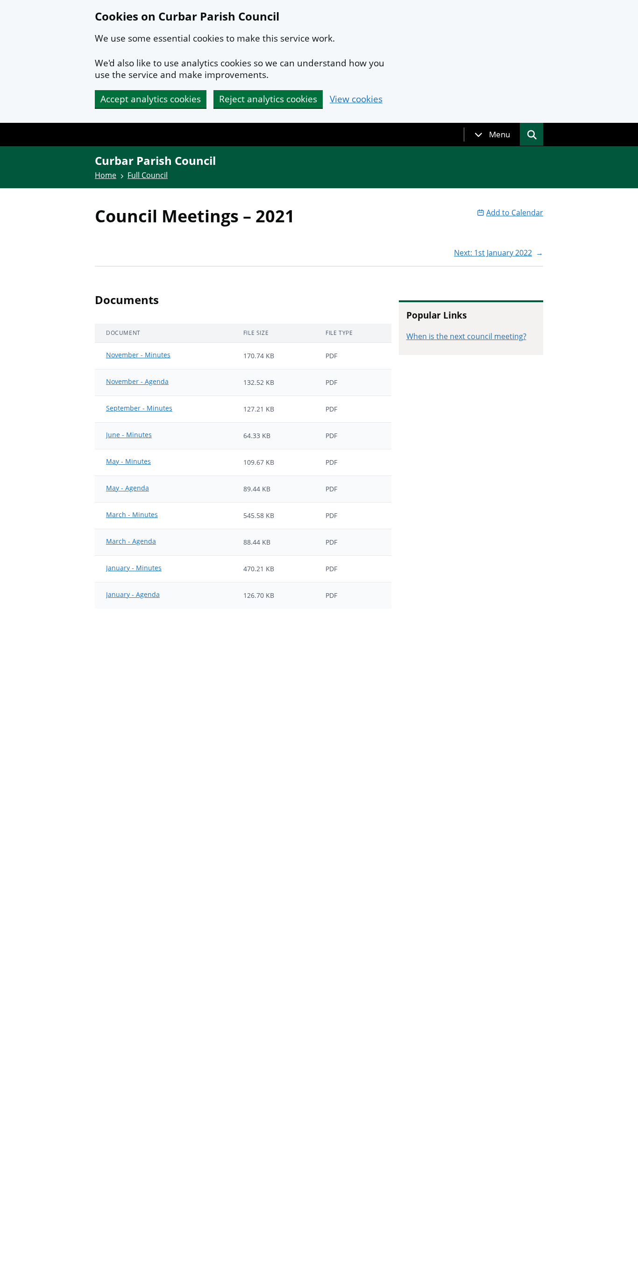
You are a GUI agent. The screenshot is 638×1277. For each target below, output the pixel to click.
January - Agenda (133, 594)
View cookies (356, 99)
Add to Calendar (514, 212)
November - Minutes (138, 354)
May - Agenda (127, 487)
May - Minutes (128, 461)
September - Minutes (139, 408)
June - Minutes (129, 434)
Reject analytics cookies (268, 99)
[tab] (492, 134)
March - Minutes (132, 514)
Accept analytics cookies (150, 99)
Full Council (148, 175)
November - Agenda (137, 381)
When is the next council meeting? (466, 336)
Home (105, 175)
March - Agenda (131, 541)
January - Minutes (134, 567)
